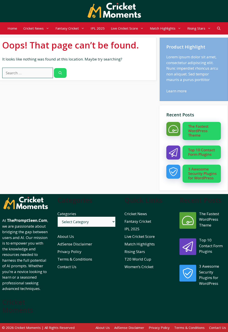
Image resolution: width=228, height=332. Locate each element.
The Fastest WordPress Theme (198, 131)
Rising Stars (196, 28)
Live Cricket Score (124, 28)
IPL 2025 (98, 28)
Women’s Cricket (138, 266)
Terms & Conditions (74, 259)
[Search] (60, 73)
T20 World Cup (137, 259)
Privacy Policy (69, 251)
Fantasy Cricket (67, 28)
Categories (66, 213)
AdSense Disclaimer (74, 244)
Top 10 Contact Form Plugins (201, 152)
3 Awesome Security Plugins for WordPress (202, 173)
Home (12, 28)
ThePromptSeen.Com (27, 220)
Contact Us (66, 266)
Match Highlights (162, 28)
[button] (219, 28)
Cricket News (33, 28)
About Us (65, 236)
